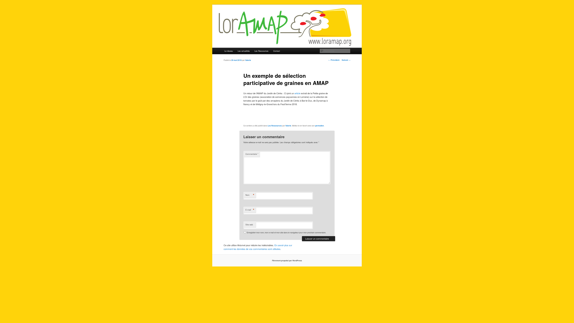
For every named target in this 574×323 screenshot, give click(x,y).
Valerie (248, 60)
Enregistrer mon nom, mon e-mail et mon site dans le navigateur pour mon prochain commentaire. (286, 232)
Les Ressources (261, 50)
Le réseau (228, 50)
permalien (319, 125)
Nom (249, 195)
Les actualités (244, 50)
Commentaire (251, 154)
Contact (276, 50)
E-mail (249, 209)
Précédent (333, 60)
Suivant (346, 60)
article (297, 93)
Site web (249, 224)
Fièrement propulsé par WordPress (287, 260)
